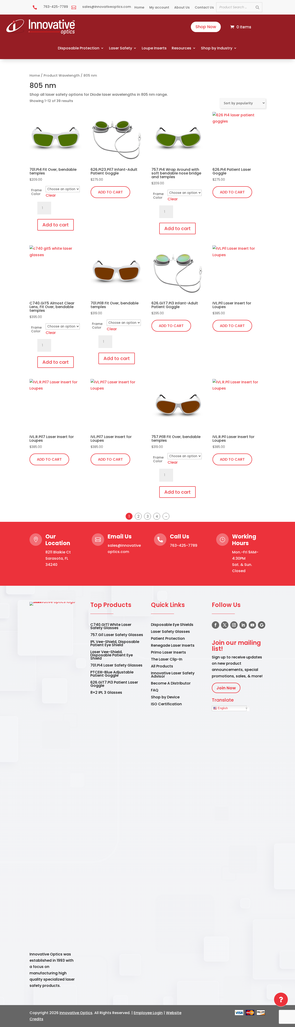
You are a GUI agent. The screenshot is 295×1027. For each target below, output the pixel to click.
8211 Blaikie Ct (58, 552)
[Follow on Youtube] (252, 625)
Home (139, 8)
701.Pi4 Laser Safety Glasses (116, 666)
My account (159, 8)
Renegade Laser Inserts (173, 646)
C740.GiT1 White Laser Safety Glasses (110, 627)
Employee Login (148, 1012)
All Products (162, 667)
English (222, 708)
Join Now (226, 688)
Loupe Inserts (154, 48)
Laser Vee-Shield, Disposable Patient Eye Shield (111, 655)
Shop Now (205, 27)
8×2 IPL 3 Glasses (106, 693)
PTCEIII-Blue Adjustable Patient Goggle (111, 674)
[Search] (257, 7)
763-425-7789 (183, 545)
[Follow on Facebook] (215, 625)
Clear (51, 195)
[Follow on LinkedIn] (243, 625)
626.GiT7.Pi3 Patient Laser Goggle (114, 684)
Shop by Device (165, 698)
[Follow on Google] (261, 625)
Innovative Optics (75, 1012)
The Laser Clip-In (166, 660)
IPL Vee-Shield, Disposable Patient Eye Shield (114, 644)
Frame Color (36, 192)
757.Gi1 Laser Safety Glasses (116, 635)
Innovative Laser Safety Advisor (173, 675)
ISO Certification (166, 705)
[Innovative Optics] (41, 33)
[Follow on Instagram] (234, 625)
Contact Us (204, 8)
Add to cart (55, 225)
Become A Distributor (171, 684)
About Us (182, 8)
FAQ (154, 691)
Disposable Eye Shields (172, 625)
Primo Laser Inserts (168, 653)
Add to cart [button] (110, 192)
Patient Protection (168, 639)
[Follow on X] (224, 625)
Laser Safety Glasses (170, 632)
